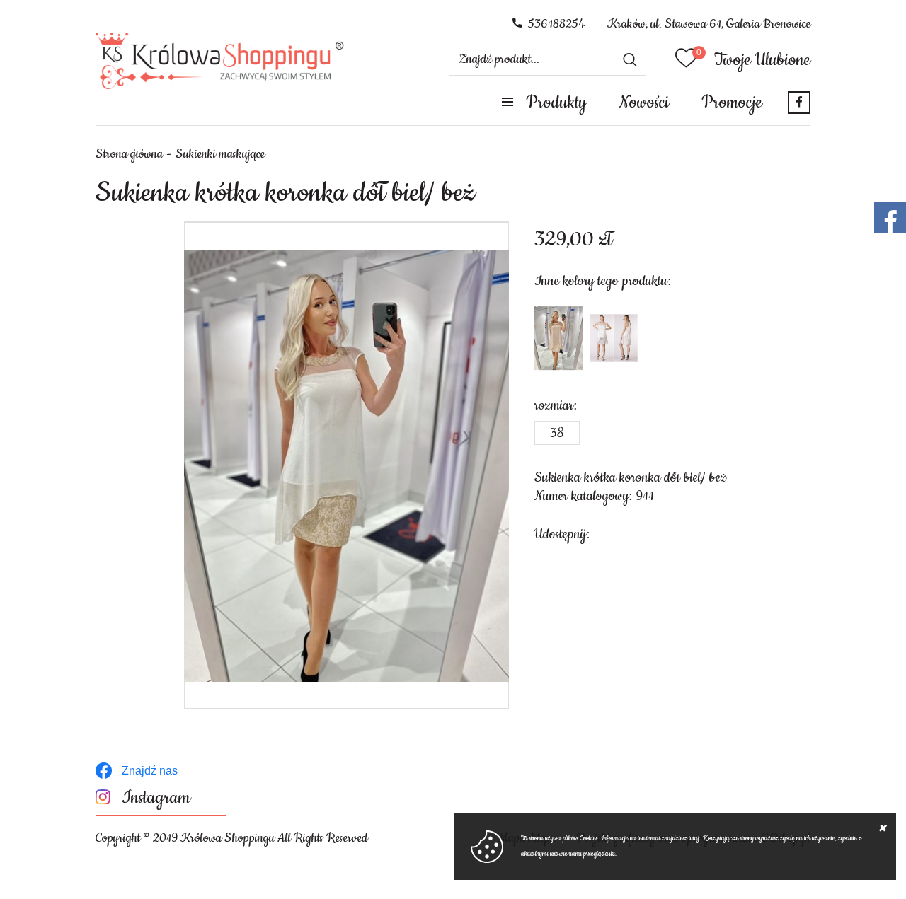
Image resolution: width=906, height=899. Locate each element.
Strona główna (129, 154)
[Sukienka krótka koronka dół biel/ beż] (346, 465)
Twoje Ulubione (762, 60)
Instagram (156, 798)
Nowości (644, 103)
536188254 (556, 24)
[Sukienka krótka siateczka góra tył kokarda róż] (558, 338)
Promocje (731, 103)
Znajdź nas (150, 771)
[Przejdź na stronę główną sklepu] (220, 61)
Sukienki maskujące (220, 154)
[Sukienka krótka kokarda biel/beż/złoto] (614, 338)
